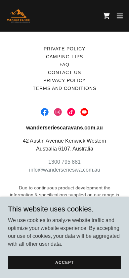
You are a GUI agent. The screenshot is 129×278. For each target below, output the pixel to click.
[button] (119, 15)
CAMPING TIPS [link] (64, 56)
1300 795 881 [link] (64, 162)
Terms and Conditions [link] (65, 88)
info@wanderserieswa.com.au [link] (64, 170)
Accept (64, 262)
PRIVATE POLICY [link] (64, 48)
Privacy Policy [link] (64, 80)
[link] (18, 16)
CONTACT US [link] (64, 72)
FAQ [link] (65, 64)
